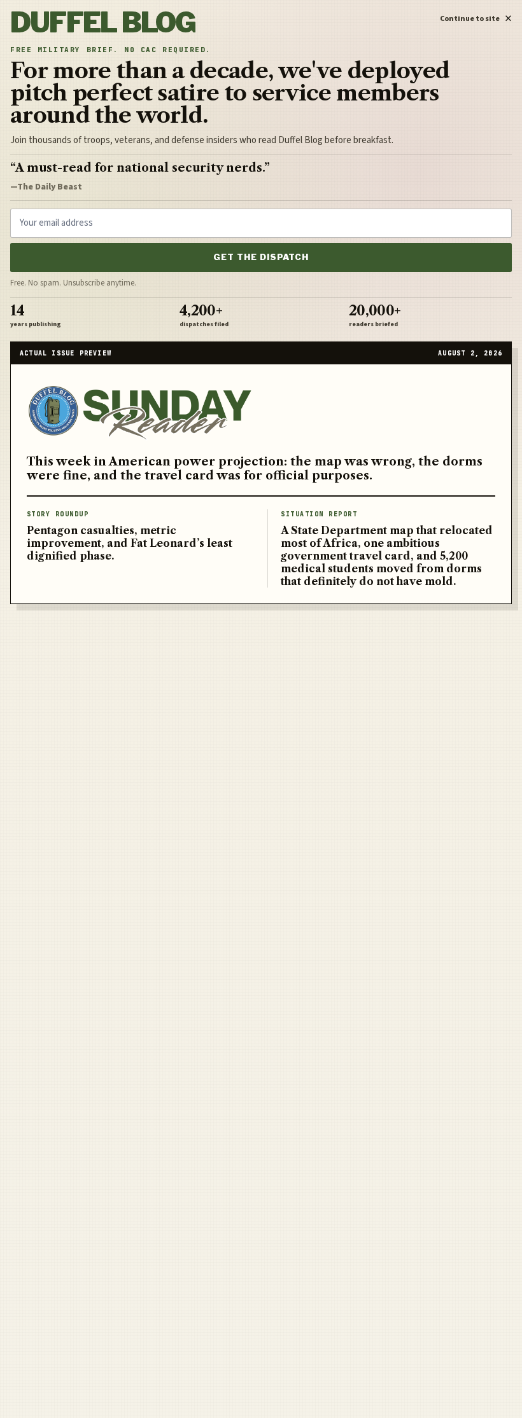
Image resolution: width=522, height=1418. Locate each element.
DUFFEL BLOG (103, 23)
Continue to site (476, 16)
